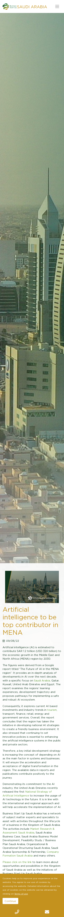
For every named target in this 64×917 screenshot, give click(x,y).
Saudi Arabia (42, 680)
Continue (10, 901)
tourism (52, 709)
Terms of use (21, 894)
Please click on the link (17, 862)
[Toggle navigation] (57, 6)
